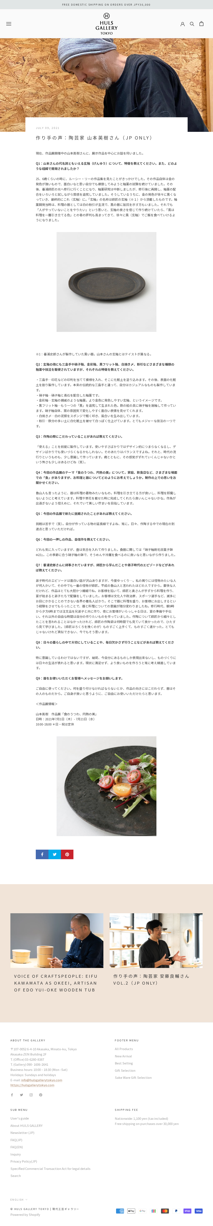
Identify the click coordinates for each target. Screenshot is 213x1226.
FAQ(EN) (16, 1147)
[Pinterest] (40, 1094)
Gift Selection (125, 1070)
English (17, 1199)
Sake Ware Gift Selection (133, 1077)
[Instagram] (31, 1094)
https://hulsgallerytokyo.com (32, 1085)
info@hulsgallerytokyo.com (41, 1080)
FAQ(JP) (16, 1140)
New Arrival (123, 1056)
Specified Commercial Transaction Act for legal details (50, 1168)
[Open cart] (201, 23)
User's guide (19, 1118)
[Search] (192, 23)
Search (15, 1175)
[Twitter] (21, 1094)
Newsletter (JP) (22, 1132)
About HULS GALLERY (26, 1125)
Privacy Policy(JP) (23, 1161)
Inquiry (15, 1154)
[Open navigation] (8, 24)
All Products (124, 1049)
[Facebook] (12, 1094)
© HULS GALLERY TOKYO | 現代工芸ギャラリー (44, 1209)
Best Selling (124, 1063)
